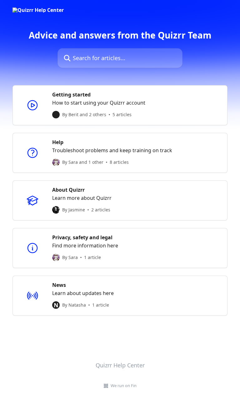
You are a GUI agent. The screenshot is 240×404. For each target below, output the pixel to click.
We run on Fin (124, 385)
